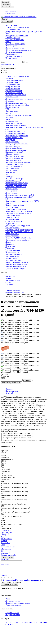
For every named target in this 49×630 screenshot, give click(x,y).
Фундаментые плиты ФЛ (15, 134)
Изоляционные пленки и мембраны (19, 162)
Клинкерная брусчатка (14, 80)
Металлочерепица (12, 168)
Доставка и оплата (12, 280)
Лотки (7, 119)
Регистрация (10, 13)
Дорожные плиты (12, 111)
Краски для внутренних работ (17, 105)
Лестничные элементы (14, 93)
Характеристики (11, 391)
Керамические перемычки (15, 150)
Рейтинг (4, 576)
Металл (8, 42)
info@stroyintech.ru (12, 615)
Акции (8, 278)
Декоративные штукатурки (16, 103)
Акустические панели (14, 260)
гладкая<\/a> (5, 530)
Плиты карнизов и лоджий (15, 125)
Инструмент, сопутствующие (16, 36)
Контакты (9, 284)
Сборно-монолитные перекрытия (18, 50)
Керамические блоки (13, 148)
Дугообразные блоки (13, 91)
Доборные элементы (13, 160)
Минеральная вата (12, 250)
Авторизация (10, 11)
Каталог (4, 19)
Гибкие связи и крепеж (14, 138)
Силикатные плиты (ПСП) (15, 187)
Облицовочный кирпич (14, 154)
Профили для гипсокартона (16, 185)
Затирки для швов (12, 228)
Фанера (8, 203)
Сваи (7, 129)
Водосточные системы (14, 158)
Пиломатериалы (11, 46)
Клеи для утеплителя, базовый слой (19, 232)
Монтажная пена (12, 142)
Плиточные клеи (12, 234)
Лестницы (9, 117)
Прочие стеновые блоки (14, 48)
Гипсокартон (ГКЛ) (13, 181)
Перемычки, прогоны (13, 123)
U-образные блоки (12, 89)
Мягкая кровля (11, 170)
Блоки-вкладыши (12, 217)
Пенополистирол (12, 252)
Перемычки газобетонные (15, 95)
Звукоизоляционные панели (16, 264)
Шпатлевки (9, 244)
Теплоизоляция (11, 54)
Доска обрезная (11, 193)
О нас (7, 599)
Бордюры (9, 78)
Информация (6, 595)
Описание (9, 389)
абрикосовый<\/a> (8, 547)
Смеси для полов (12, 236)
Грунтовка (9, 101)
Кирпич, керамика (12, 38)
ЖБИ (7, 34)
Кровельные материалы (14, 40)
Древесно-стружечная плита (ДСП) (19, 197)
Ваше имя (5, 559)
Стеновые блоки (11, 97)
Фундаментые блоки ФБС (15, 132)
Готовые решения (12, 219)
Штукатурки (10, 246)
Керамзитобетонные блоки (15, 209)
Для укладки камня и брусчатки (17, 226)
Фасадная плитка (12, 256)
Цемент (8, 242)
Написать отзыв (7, 557)
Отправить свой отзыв (9, 584)
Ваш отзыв (5, 564)
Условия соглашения (13, 605)
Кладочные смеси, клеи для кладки (19, 230)
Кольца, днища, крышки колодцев (18, 115)
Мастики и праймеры (13, 166)
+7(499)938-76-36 (7, 64)
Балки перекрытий (12, 215)
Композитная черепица (14, 164)
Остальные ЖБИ (11, 121)
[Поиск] (26, 62)
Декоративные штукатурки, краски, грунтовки (23, 31)
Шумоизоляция (11, 58)
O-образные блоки (12, 87)
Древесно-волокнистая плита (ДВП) (19, 195)
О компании (10, 276)
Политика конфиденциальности (17, 603)
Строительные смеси (13, 52)
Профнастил (10, 172)
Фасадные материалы (13, 56)
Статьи (8, 282)
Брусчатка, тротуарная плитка (17, 27)
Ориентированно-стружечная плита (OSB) (22, 201)
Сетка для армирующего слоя (16, 144)
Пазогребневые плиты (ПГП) (16, 183)
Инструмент (10, 140)
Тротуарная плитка (12, 82)
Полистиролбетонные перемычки (18, 211)
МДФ (7, 199)
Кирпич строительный (14, 152)
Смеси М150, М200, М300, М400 (18, 238)
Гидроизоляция (11, 223)
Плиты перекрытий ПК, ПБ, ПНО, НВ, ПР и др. (24, 127)
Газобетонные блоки (13, 29)
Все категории (11, 25)
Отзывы (9, 393)
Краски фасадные (12, 107)
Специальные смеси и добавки (17, 240)
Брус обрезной (11, 191)
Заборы (8, 113)
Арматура (9, 176)
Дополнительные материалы (16, 262)
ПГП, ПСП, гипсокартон (15, 44)
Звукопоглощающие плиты (15, 266)
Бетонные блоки (11, 207)
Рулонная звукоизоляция (14, 268)
